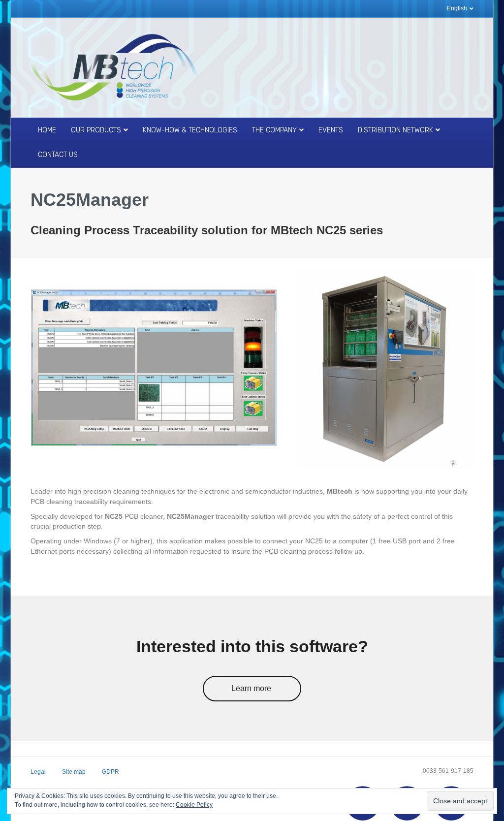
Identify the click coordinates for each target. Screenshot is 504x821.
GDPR (110, 771)
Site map (74, 771)
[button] (252, 689)
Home (47, 130)
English (457, 8)
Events (330, 130)
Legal (38, 771)
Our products (96, 130)
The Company (274, 130)
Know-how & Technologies (190, 130)
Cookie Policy (194, 804)
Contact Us (58, 155)
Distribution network (395, 130)
